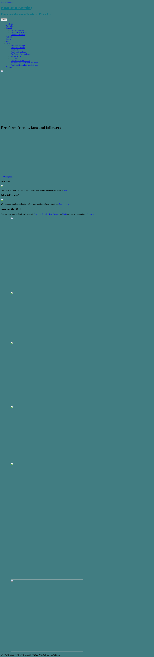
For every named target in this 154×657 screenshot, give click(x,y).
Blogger (56, 214)
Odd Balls (14, 58)
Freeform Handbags (18, 52)
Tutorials (9, 28)
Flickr (64, 214)
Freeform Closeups (18, 45)
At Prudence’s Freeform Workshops (24, 63)
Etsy (50, 214)
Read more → (69, 190)
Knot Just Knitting (16, 8)
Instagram (37, 214)
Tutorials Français (17, 30)
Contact (9, 67)
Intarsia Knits (16, 56)
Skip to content (6, 2)
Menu (4, 20)
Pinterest (90, 214)
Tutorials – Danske (18, 35)
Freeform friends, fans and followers (24, 65)
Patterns (9, 37)
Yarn (7, 41)
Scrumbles (15, 50)
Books (8, 39)
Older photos (7, 177)
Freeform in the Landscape (21, 54)
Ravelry (45, 214)
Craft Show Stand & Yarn (20, 61)
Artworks (9, 26)
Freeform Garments (18, 48)
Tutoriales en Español (19, 32)
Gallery (8, 43)
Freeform (9, 24)
